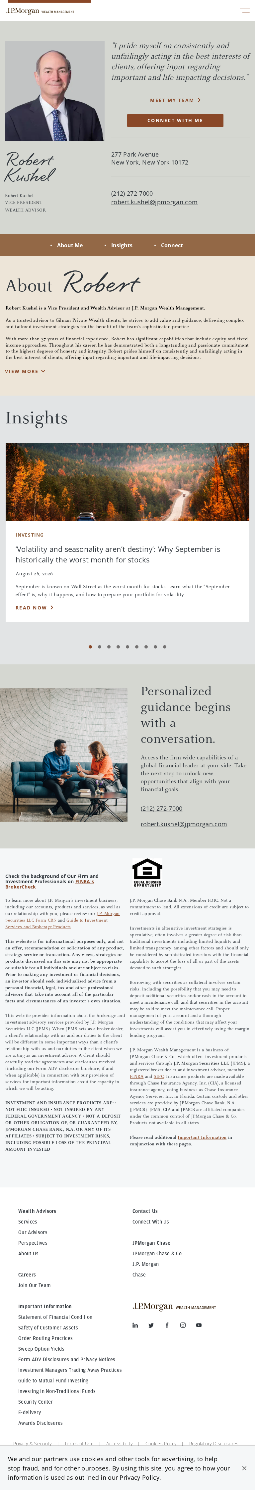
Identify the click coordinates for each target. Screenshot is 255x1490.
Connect (172, 245)
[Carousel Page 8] (155, 647)
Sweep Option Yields (41, 1349)
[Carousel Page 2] (99, 647)
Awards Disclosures (40, 1423)
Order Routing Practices (45, 1338)
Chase (139, 1274)
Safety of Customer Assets (48, 1327)
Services (28, 1222)
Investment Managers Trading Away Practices (70, 1370)
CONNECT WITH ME (175, 120)
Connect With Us (150, 1222)
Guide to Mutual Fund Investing (53, 1380)
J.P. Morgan (145, 1264)
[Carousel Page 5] (127, 647)
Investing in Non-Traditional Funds (57, 1391)
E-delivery (29, 1412)
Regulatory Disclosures (214, 1443)
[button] (244, 1468)
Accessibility (119, 1443)
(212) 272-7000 (161, 808)
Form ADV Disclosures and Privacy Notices (67, 1359)
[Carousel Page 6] (136, 647)
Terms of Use (79, 1443)
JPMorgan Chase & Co (157, 1253)
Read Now (31, 607)
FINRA (136, 1077)
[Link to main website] (40, 11)
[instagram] (188, 1326)
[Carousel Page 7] (146, 647)
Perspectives (32, 1243)
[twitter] (156, 1326)
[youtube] (199, 1326)
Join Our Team (34, 1285)
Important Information (202, 1137)
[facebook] (172, 1326)
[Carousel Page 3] (109, 647)
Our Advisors (32, 1232)
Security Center (35, 1402)
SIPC (159, 1077)
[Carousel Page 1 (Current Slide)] (90, 647)
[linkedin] (140, 1326)
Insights (121, 245)
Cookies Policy (160, 1443)
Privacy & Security (32, 1443)
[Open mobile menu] (245, 11)
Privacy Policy (139, 1477)
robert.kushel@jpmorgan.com (154, 202)
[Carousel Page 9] (164, 647)
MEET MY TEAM (172, 100)
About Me (70, 245)
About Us (28, 1253)
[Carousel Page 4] (118, 647)
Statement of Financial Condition (55, 1317)
